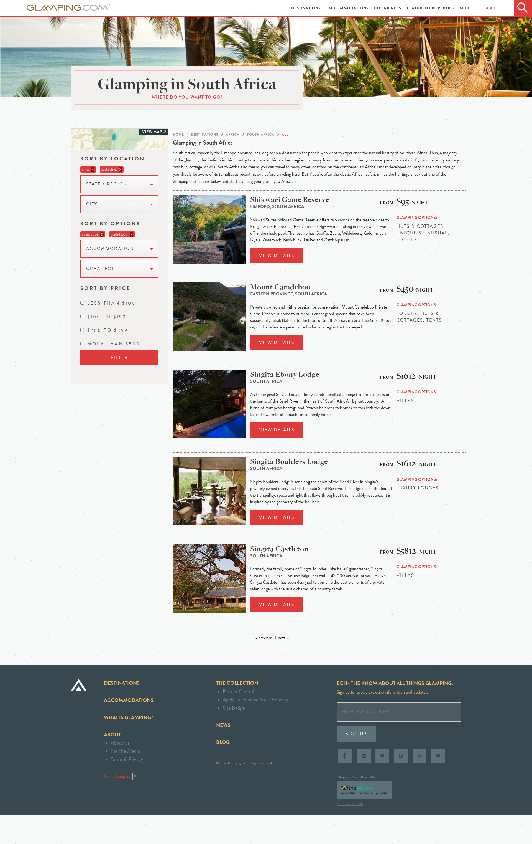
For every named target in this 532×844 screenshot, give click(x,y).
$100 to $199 (106, 317)
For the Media (125, 751)
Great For (101, 269)
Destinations (306, 8)
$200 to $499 (107, 330)
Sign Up (356, 734)
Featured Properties (431, 8)
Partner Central (238, 691)
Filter (119, 357)
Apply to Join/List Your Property (255, 699)
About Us (120, 743)
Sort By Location (112, 158)
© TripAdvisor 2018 (350, 804)
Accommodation (110, 249)
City (92, 204)
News (223, 725)
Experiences (388, 8)
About (466, 8)
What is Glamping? (128, 717)
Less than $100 (111, 303)
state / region (106, 184)
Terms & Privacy (127, 759)
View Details (277, 255)
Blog (223, 742)
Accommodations (349, 8)
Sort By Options (110, 223)
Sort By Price (105, 288)
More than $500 (113, 344)
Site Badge (234, 708)
